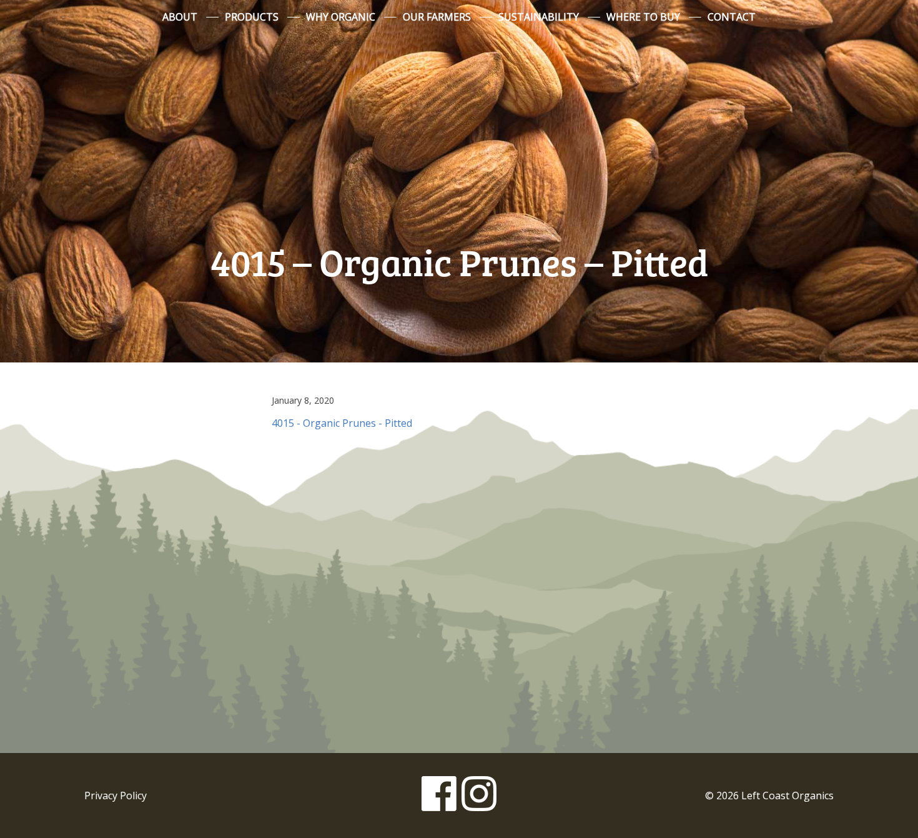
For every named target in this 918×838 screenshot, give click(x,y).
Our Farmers (437, 17)
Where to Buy (643, 17)
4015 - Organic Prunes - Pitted (342, 423)
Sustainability (538, 17)
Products (252, 17)
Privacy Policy (115, 795)
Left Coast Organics (459, 133)
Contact (732, 17)
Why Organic (340, 17)
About (179, 17)
